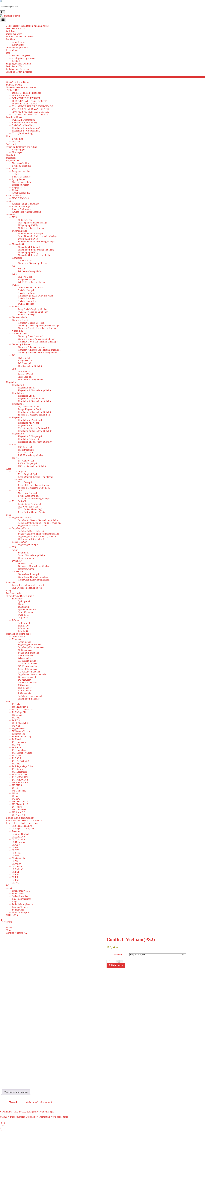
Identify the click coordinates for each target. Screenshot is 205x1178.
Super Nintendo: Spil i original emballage (37, 236)
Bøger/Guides (12, 160)
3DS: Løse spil (25, 377)
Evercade (10, 582)
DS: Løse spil (24, 363)
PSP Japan (17, 715)
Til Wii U (16, 863)
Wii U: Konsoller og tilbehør (31, 282)
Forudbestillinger (14, 117)
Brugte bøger (18, 149)
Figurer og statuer (20, 184)
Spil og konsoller (20, 896)
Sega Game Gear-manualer (31, 696)
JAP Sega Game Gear (22, 709)
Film (8, 136)
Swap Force (23, 615)
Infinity (15, 620)
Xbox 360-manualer (27, 669)
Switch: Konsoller (26, 298)
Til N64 (15, 855)
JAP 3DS (16, 758)
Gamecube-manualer (28, 682)
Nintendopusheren (16, 1116)
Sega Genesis (18, 728)
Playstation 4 (18, 417)
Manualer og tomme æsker (18, 634)
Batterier (16, 831)
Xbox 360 (17, 479)
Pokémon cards (13, 593)
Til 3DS (16, 850)
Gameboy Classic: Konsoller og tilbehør (37, 328)
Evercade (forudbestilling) (24, 122)
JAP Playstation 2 (20, 761)
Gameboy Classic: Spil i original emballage (38, 325)
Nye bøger (17, 152)
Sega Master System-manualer (32, 674)
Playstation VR (25, 425)
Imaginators (23, 606)
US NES (16, 725)
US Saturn (17, 807)
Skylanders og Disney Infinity (20, 596)
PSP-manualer (25, 693)
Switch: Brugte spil (27, 293)
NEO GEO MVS (20, 198)
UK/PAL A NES (20, 723)
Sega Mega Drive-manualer (31, 647)
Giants (21, 604)
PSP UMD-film (25, 452)
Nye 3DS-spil (24, 371)
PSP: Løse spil (25, 447)
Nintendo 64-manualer (28, 698)
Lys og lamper (19, 179)
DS (13, 355)
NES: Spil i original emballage (32, 222)
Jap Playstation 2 (20, 707)
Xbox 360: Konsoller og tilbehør (33, 485)
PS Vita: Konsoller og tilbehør (32, 466)
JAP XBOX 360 (20, 780)
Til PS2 (15, 874)
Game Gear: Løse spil (28, 574)
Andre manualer (25, 642)
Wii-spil (21, 268)
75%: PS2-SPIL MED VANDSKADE (30, 109)
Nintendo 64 (18, 244)
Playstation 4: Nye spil (28, 423)
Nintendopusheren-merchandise (21, 87)
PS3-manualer (24, 690)
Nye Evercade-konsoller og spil (27, 588)
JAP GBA (17, 755)
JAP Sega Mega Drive (22, 766)
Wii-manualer (24, 658)
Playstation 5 (18, 433)
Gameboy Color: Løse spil (30, 336)
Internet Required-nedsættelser (26, 93)
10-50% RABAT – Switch (24, 103)
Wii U (15, 274)
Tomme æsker (18, 636)
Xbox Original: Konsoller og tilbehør (35, 477)
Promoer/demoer (20, 907)
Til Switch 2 (18, 869)
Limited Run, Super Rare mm (20, 817)
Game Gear (17, 571)
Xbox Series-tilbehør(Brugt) (31, 512)
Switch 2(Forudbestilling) (24, 120)
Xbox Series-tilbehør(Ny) (30, 509)
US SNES (17, 785)
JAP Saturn (17, 769)
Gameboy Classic (20, 320)
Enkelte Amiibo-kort (21, 209)
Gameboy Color (19, 333)
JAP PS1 (16, 717)
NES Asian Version (21, 731)
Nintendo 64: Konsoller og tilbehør (34, 255)
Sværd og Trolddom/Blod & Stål (21, 147)
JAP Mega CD (19, 712)
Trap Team (23, 617)
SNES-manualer (25, 655)
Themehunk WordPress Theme (53, 1116)
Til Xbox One (18, 839)
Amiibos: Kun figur (21, 206)
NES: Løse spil (25, 220)
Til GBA (16, 844)
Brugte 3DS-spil (25, 374)
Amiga (9, 590)
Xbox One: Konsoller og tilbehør (33, 498)
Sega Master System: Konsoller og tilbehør (38, 520)
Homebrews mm (26, 558)
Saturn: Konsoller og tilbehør (31, 555)
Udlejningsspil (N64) (28, 252)
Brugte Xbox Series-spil (29, 504)
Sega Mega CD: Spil (28, 544)
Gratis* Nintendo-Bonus (17, 82)
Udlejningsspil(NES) (28, 225)
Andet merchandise (21, 193)
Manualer (16, 639)
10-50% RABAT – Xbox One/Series (29, 101)
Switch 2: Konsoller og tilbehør (33, 312)
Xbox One (17, 490)
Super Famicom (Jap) (22, 736)
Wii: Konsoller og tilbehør (30, 271)
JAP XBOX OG (20, 777)
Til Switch (17, 866)
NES (14, 217)
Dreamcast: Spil (25, 563)
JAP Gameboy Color (22, 753)
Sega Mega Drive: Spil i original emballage (38, 533)
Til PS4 (15, 877)
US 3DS (16, 799)
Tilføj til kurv (116, 965)
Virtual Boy (17, 331)
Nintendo (10, 214)
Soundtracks (18, 909)
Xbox (8, 469)
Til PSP (15, 880)
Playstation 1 (18, 385)
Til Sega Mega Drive (22, 826)
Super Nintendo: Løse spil (30, 233)
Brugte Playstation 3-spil (29, 409)
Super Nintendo (19, 230)
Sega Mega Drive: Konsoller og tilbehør (37, 536)
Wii (13, 266)
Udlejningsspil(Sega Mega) (31, 539)
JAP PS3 (16, 763)
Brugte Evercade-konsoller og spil (28, 585)
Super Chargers (25, 612)
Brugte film (17, 139)
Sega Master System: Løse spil (32, 525)
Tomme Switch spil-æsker (30, 287)
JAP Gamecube (19, 742)
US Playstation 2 (20, 804)
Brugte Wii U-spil (26, 279)
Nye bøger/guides (20, 163)
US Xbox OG (18, 812)
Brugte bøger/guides (21, 166)
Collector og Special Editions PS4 (34, 428)
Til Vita (15, 882)
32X (14, 547)
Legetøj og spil (19, 187)
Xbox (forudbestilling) (22, 133)
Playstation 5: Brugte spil (30, 436)
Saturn (15, 550)
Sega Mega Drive (20, 528)
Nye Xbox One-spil (27, 493)
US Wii (15, 793)
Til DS (15, 847)
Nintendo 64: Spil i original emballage (36, 249)
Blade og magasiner (21, 899)
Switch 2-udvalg (14, 84)
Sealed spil (11, 144)
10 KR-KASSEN (20, 95)
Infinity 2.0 (23, 628)
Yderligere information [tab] (16, 1092)
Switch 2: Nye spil (27, 314)
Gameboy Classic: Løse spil (31, 322)
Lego (14, 901)
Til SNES (16, 853)
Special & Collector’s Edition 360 (34, 487)
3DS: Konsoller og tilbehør (31, 379)
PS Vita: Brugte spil (27, 463)
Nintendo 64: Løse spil (29, 247)
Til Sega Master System (23, 828)
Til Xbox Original (20, 834)
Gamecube (17, 258)
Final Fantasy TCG (21, 890)
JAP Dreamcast (19, 771)
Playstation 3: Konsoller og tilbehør (34, 412)
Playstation (11, 382)
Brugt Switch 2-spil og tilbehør (32, 309)
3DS (14, 368)
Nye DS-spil (24, 358)
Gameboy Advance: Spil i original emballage (39, 349)
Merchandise (12, 168)
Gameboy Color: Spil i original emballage (37, 341)
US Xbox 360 (18, 815)
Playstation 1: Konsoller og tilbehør (34, 390)
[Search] (2, 12)
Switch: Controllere (27, 301)
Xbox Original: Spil (27, 474)
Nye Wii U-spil (25, 276)
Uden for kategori (20, 912)
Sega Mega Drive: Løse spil (31, 531)
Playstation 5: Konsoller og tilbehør (34, 441)
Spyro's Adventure (27, 609)
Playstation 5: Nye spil (28, 439)
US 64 (15, 788)
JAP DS (16, 720)
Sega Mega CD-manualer (30, 644)
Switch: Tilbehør (26, 304)
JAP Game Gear (19, 774)
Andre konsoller (13, 195)
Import (9, 701)
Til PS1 (15, 872)
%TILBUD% (12, 90)
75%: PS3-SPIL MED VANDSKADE (30, 111)
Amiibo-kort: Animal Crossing (26, 212)
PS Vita (15, 458)
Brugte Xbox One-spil (28, 496)
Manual (118, 954)
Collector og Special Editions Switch (35, 295)
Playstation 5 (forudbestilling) (26, 130)
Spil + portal (24, 601)
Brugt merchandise (21, 171)
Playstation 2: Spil (26, 395)
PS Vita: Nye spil (26, 460)
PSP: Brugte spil (26, 450)
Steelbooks (11, 157)
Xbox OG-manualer (27, 663)
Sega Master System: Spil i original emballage (39, 523)
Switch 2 (16, 306)
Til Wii (15, 861)
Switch (15, 285)
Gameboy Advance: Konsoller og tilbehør (38, 352)
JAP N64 (16, 739)
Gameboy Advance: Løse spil (32, 347)
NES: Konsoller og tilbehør (31, 228)
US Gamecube (19, 790)
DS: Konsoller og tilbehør (30, 366)
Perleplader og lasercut (22, 904)
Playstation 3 (18, 404)
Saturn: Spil (23, 552)
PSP (14, 444)
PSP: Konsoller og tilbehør (30, 455)
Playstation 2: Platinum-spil (31, 398)
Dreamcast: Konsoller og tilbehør (33, 566)
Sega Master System (21, 517)
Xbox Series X (19, 501)
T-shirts (15, 174)
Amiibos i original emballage (25, 203)
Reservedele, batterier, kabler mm (22, 823)
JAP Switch (17, 747)
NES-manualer (25, 650)
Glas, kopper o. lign (21, 182)
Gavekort (10, 155)
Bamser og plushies (21, 176)
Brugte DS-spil (25, 360)
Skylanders (17, 598)
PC (7, 885)
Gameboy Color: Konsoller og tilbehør (36, 339)
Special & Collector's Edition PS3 (34, 414)
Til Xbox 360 (18, 836)
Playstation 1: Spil (26, 387)
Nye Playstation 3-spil (28, 406)
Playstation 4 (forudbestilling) (26, 128)
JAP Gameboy (19, 750)
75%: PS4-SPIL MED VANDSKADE (30, 114)
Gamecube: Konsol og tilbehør (32, 263)
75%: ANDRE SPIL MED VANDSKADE (32, 106)
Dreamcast (17, 560)
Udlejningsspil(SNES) (28, 239)
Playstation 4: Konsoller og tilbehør (34, 431)
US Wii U (16, 796)
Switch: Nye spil (26, 290)
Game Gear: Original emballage (33, 577)
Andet (9, 888)
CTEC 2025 (12, 915)
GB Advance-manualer (29, 671)
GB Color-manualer (27, 666)
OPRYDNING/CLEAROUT (26, 98)
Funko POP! (18, 893)
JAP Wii (16, 744)
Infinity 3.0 (23, 631)
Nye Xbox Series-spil (28, 506)
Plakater (16, 190)
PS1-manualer (24, 685)
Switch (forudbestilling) (23, 125)
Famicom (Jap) (19, 734)
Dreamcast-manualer (28, 677)
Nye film (16, 141)
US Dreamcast (19, 809)
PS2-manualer (24, 688)
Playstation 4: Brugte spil (30, 420)
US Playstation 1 (20, 801)
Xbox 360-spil (25, 482)
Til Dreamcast (18, 842)
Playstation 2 (18, 393)
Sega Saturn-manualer (28, 652)
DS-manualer (24, 679)
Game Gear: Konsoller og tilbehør (34, 579)
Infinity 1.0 (23, 625)
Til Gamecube (18, 858)
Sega (8, 514)
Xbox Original (19, 471)
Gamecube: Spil (25, 260)
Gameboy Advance (21, 344)
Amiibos (10, 201)
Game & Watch (19, 317)
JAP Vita (16, 704)
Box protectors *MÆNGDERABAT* (24, 820)
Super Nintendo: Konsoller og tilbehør (36, 241)
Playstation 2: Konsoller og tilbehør (34, 401)
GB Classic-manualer (28, 661)
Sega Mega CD (19, 542)
